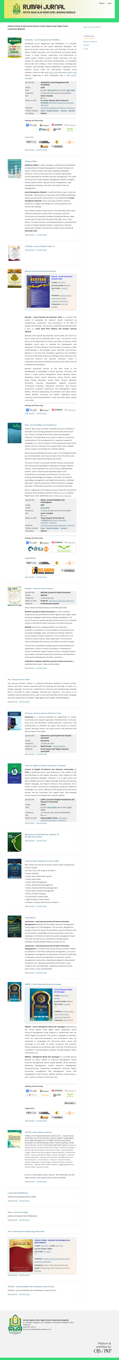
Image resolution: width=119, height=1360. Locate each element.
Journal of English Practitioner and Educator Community (45, 765)
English (86, 45)
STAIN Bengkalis (59, 746)
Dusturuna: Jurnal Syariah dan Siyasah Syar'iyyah (43, 713)
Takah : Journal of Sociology (18, 1212)
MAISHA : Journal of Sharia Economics (39, 588)
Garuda (64, 110)
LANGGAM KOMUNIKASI (18, 1193)
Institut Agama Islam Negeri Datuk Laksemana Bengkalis (61, 298)
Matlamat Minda (31, 161)
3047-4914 (64, 996)
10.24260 (47, 1252)
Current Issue (41, 150)
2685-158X (72, 72)
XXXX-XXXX (51, 807)
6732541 (45, 520)
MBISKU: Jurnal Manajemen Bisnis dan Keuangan (43, 984)
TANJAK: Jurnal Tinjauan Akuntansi (38, 1132)
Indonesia (44, 105)
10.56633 (64, 288)
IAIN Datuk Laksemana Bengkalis (61, 103)
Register (102, 3)
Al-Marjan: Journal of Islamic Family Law (40, 246)
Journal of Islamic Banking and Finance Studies (42, 861)
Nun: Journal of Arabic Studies (19, 679)
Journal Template (64, 496)
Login (109, 3)
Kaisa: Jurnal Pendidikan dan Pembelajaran (41, 425)
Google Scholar (53, 110)
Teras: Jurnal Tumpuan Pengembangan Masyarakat (26, 1231)
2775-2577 (63, 493)
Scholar (56, 528)
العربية (85, 48)
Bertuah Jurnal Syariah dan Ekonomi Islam (40, 271)
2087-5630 (54, 72)
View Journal (30, 150)
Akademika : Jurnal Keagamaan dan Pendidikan (42, 40)
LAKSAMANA (30, 918)
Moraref (72, 110)
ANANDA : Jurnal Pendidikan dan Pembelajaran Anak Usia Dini (31, 1287)
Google (49, 528)
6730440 (44, 103)
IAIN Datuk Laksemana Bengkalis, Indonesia (57, 108)
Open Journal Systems (92, 27)
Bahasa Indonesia (90, 41)
